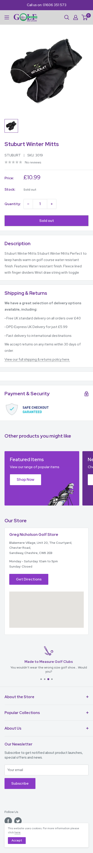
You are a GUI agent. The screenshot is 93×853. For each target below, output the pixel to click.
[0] (85, 17)
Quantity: (13, 204)
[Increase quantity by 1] (51, 204)
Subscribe (20, 783)
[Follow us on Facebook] (8, 821)
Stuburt (13, 155)
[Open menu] (7, 17)
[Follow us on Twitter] (18, 821)
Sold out (46, 220)
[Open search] (66, 17)
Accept (17, 840)
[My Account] (75, 17)
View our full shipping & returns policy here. (37, 359)
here (17, 832)
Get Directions (29, 579)
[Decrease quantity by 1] (28, 204)
